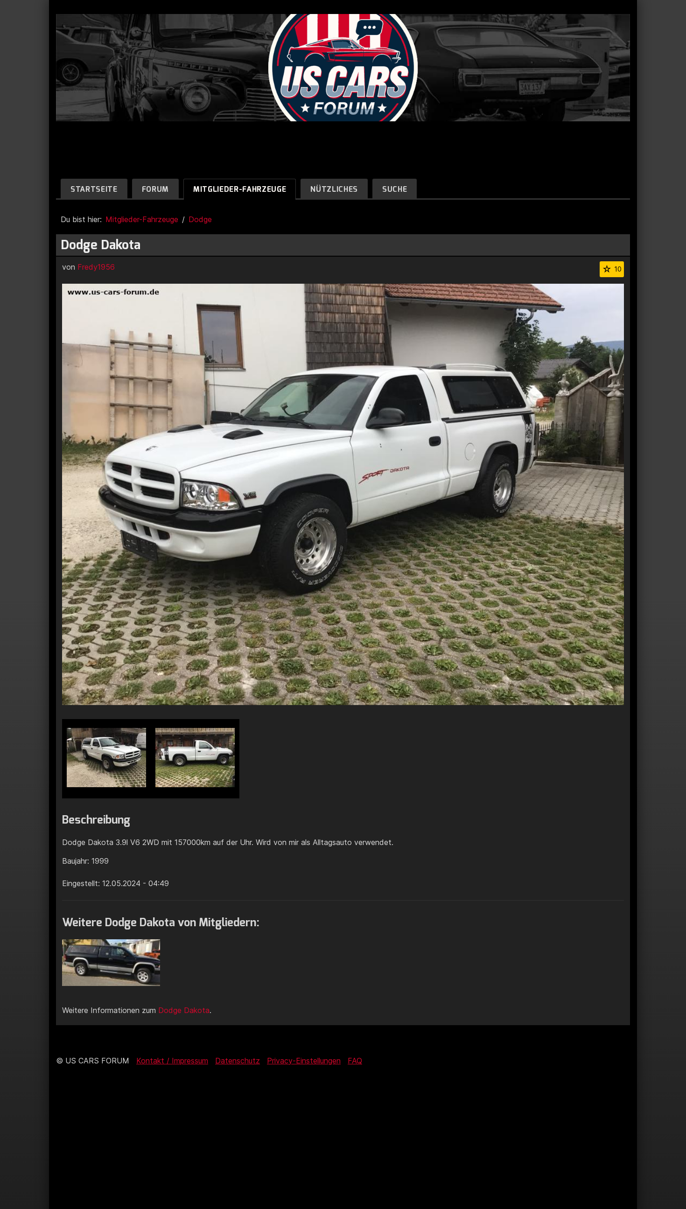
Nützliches (334, 189)
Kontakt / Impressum (172, 1060)
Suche (394, 189)
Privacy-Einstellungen (304, 1060)
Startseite (94, 189)
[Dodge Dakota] (106, 758)
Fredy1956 (96, 267)
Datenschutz (237, 1060)
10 (618, 269)
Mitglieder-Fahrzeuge (239, 189)
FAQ (355, 1060)
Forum (155, 189)
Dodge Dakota (184, 1010)
